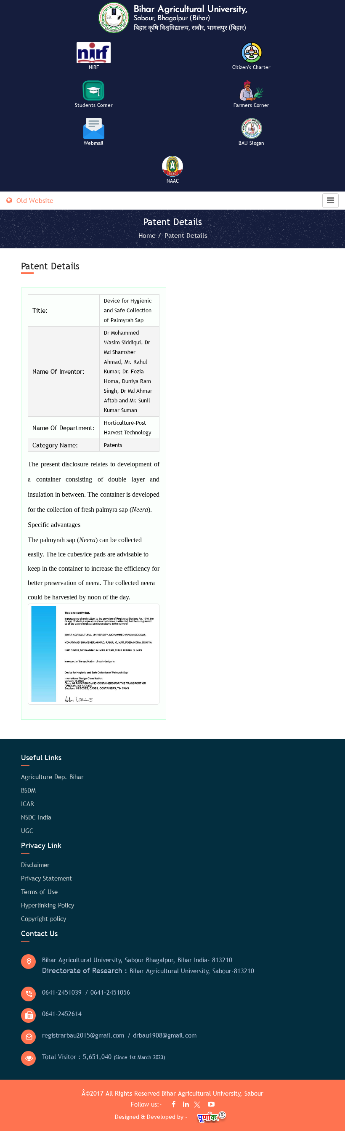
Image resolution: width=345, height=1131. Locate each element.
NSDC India (36, 817)
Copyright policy (43, 918)
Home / (150, 235)
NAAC (173, 181)
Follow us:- (147, 1104)
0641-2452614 (62, 1013)
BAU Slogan (251, 143)
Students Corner (94, 105)
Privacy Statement (46, 878)
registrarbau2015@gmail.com (83, 1035)
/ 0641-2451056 (107, 992)
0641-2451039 (62, 992)
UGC (27, 830)
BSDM (28, 790)
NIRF (94, 67)
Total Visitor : (103, 1056)
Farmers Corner (251, 105)
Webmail (94, 143)
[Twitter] (195, 1106)
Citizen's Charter (251, 67)
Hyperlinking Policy (47, 905)
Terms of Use (39, 891)
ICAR (27, 803)
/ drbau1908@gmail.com (161, 1035)
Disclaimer (35, 864)
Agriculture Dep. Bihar (52, 776)
